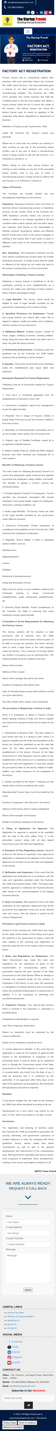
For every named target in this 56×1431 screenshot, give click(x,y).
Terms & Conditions (27, 1423)
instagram (16, 1357)
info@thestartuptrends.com (21, 2)
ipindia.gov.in (13, 1320)
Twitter (15, 1347)
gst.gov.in (11, 1324)
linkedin (15, 1352)
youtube (15, 1362)
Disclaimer (42, 1418)
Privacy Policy (9, 1423)
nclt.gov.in (12, 1328)
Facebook (16, 1341)
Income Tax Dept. (15, 1312)
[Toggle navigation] (28, 31)
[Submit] (28, 1405)
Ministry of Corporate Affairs (20, 1316)
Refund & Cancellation (13, 1427)
